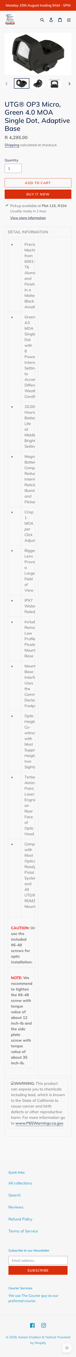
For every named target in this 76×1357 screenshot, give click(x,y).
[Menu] (68, 19)
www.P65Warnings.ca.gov (39, 1123)
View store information (28, 218)
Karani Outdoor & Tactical (37, 1337)
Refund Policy (20, 1219)
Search (14, 1195)
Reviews (15, 1207)
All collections (20, 1183)
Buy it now (38, 194)
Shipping (12, 145)
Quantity (11, 160)
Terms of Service (23, 1231)
